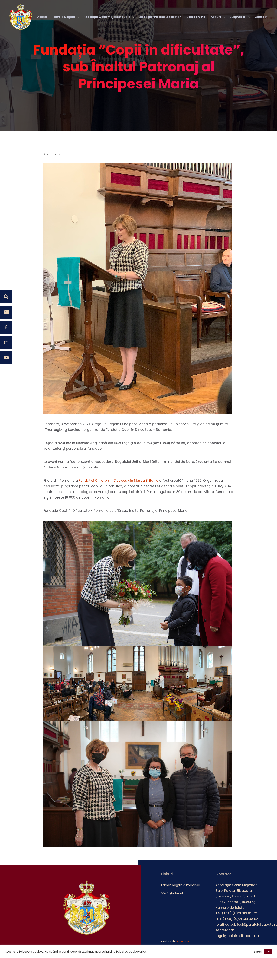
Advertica (182, 941)
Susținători (238, 17)
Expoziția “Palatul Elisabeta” (160, 17)
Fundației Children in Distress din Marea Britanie (118, 480)
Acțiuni (216, 17)
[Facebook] (6, 327)
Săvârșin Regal (172, 893)
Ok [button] (268, 951)
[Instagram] (6, 342)
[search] (6, 296)
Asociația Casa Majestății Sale (106, 17)
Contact (261, 17)
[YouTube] (6, 357)
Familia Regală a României (180, 885)
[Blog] (6, 312)
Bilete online (196, 17)
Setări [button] (258, 951)
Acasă (42, 17)
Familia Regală (64, 17)
